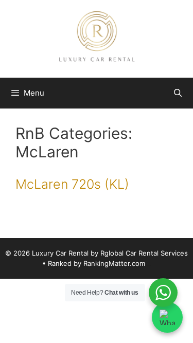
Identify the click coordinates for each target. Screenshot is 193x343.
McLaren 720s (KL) (72, 184)
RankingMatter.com (114, 263)
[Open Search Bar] (178, 93)
